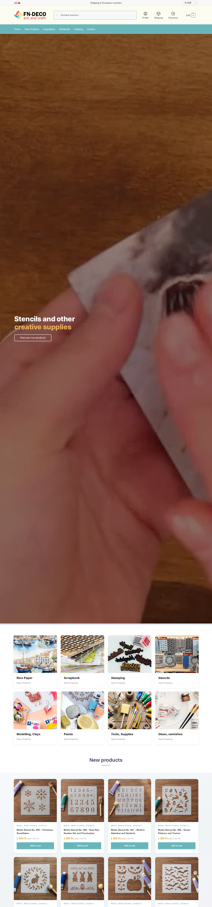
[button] (191, 15)
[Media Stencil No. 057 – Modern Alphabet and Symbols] (129, 800)
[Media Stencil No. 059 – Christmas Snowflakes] (35, 800)
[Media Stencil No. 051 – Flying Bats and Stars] (176, 878)
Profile (145, 17)
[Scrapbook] (82, 657)
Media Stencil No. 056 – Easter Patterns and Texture (174, 831)
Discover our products (33, 337)
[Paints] (82, 713)
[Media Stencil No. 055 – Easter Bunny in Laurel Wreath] (35, 878)
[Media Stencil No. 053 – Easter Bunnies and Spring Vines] (82, 878)
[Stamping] (129, 657)
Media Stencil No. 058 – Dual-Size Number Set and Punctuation (81, 831)
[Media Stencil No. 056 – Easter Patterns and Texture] (176, 800)
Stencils (43, 825)
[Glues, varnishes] (177, 713)
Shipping (158, 17)
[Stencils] (177, 657)
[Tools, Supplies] (129, 713)
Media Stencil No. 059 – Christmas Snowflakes (35, 831)
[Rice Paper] (35, 657)
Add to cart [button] (35, 845)
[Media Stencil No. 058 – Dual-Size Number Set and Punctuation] (82, 800)
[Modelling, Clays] (35, 713)
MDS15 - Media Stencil (27, 825)
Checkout (173, 17)
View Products (24, 683)
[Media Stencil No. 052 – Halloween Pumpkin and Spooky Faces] (129, 878)
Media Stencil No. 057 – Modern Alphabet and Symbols (128, 831)
